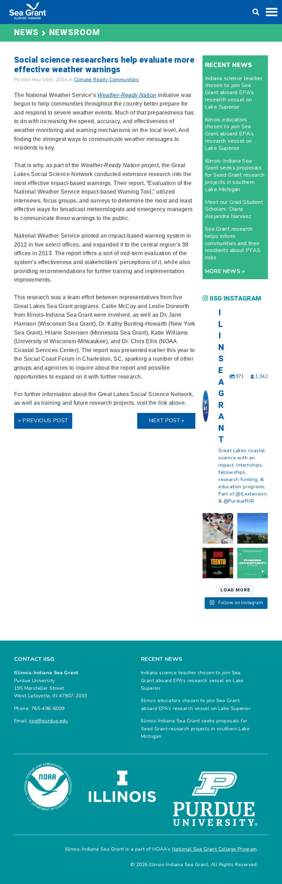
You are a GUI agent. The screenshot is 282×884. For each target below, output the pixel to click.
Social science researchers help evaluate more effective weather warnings (104, 65)
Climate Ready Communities (106, 79)
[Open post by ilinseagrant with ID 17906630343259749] (252, 528)
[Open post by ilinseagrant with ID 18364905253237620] (218, 528)
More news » (225, 271)
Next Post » (166, 420)
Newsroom (74, 32)
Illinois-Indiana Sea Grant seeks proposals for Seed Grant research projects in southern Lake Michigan (235, 175)
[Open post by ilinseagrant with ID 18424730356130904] (252, 563)
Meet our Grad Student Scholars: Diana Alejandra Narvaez (234, 209)
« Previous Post (43, 420)
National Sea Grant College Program (214, 849)
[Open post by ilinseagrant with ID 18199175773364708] (218, 563)
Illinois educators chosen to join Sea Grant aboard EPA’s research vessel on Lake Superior (229, 134)
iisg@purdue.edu (48, 721)
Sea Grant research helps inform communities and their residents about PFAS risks (233, 243)
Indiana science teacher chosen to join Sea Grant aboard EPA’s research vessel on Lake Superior (234, 93)
